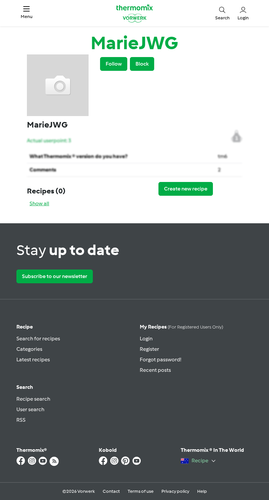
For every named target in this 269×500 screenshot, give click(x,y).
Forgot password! (160, 359)
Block (142, 64)
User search (30, 409)
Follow (114, 64)
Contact (111, 491)
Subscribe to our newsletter (54, 276)
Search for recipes (38, 338)
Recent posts (155, 370)
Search (24, 387)
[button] (26, 13)
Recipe (24, 327)
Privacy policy (175, 491)
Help (202, 491)
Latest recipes (33, 359)
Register (149, 349)
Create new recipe (185, 189)
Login (146, 338)
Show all (39, 203)
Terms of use (141, 491)
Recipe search (33, 399)
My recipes (181, 327)
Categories (29, 349)
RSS (21, 420)
